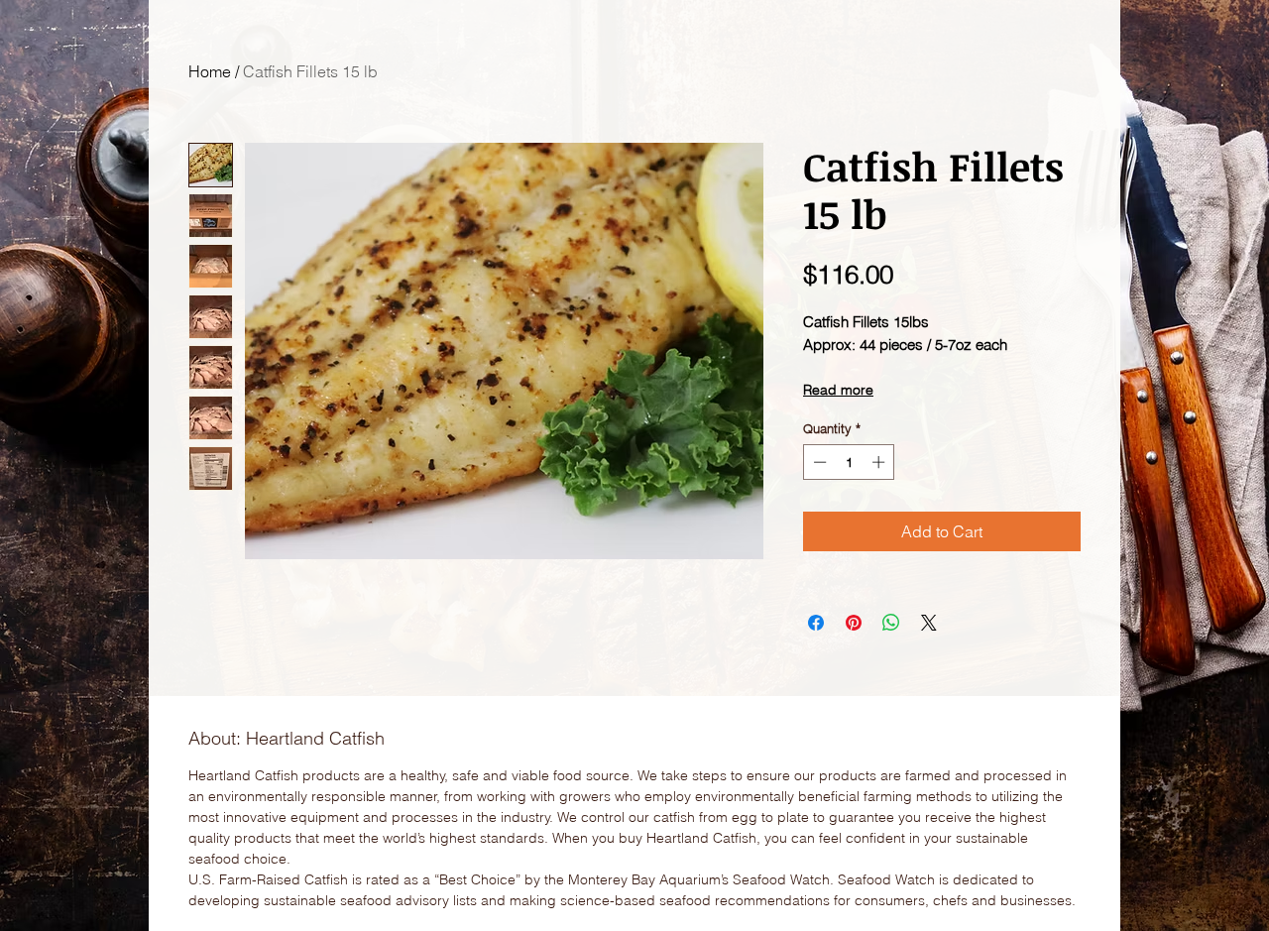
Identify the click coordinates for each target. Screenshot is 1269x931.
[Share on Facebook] (816, 623)
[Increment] (880, 462)
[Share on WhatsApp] (891, 623)
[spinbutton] (849, 462)
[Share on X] (929, 623)
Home (209, 71)
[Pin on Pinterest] (853, 623)
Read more (838, 390)
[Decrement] (818, 462)
